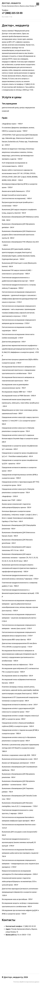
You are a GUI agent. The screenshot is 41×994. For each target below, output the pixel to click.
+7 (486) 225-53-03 (12, 13)
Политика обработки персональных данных (26, 982)
